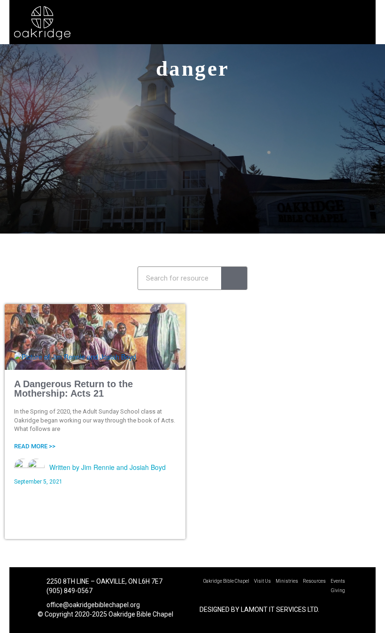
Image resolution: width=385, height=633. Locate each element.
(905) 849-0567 (68, 590)
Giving (338, 590)
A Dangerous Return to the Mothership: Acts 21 (73, 389)
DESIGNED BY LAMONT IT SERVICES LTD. (259, 609)
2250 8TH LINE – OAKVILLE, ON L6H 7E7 (103, 581)
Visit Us (262, 581)
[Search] (234, 278)
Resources (314, 581)
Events (338, 581)
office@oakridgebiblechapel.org (93, 605)
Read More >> (34, 446)
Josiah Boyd (148, 467)
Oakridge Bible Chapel (226, 581)
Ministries (287, 581)
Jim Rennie (98, 467)
